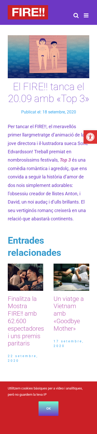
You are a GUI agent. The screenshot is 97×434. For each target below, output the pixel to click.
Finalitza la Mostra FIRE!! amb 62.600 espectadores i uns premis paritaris (26, 321)
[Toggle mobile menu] (86, 15)
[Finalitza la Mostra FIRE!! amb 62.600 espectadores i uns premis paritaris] (25, 266)
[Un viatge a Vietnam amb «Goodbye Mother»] (71, 266)
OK (48, 408)
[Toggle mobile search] (76, 15)
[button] (90, 137)
